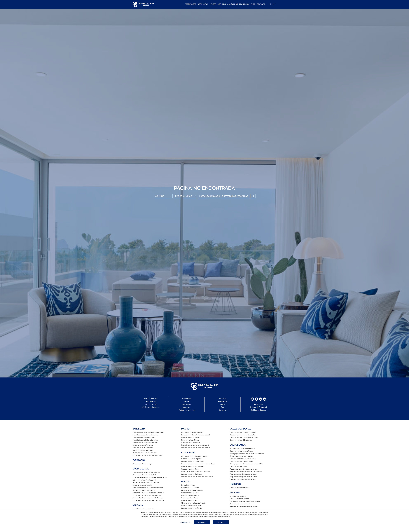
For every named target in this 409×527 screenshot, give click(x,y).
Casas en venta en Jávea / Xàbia (241, 461)
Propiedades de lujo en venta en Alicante (244, 474)
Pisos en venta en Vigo (189, 498)
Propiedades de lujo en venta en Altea (243, 479)
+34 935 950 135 (150, 399)
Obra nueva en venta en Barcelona (145, 453)
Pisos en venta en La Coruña (191, 506)
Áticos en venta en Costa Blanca (241, 456)
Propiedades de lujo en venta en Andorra (244, 506)
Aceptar (221, 522)
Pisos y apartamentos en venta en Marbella (148, 488)
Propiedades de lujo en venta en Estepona (147, 498)
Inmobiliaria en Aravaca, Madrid (192, 432)
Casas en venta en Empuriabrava (192, 466)
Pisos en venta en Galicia (190, 495)
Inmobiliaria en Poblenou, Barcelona (145, 443)
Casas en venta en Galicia (190, 493)
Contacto (261, 4)
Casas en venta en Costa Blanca (241, 451)
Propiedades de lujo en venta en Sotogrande (148, 500)
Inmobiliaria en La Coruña (190, 488)
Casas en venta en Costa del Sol (144, 475)
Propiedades (190, 4)
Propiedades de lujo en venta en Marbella (147, 495)
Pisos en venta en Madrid (190, 440)
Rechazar (202, 522)
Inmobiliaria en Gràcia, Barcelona (144, 437)
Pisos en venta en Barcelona (143, 448)
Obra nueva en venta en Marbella (144, 490)
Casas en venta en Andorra (239, 499)
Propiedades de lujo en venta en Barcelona (147, 455)
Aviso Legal (258, 404)
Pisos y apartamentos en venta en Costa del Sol (150, 477)
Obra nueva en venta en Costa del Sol (146, 483)
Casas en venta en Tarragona (143, 464)
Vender (213, 4)
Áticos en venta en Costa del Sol (144, 480)
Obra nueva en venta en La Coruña (193, 503)
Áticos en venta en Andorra (239, 504)
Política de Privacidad (258, 407)
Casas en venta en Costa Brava (192, 461)
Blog (253, 4)
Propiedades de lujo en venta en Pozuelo (195, 448)
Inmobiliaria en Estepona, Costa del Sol (146, 472)
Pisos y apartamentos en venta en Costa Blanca (247, 454)
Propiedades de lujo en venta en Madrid (195, 445)
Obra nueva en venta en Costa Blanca (243, 459)
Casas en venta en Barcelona (143, 445)
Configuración (185, 522)
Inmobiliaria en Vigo (188, 485)
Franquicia (244, 4)
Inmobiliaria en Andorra (238, 496)
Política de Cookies (258, 410)
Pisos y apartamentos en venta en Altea (244, 469)
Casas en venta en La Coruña (191, 508)
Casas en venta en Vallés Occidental (243, 432)
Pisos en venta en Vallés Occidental (242, 435)
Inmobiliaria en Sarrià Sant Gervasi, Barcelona (148, 432)
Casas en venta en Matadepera (241, 440)
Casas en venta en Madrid (190, 437)
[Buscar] (253, 196)
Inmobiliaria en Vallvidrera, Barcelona (145, 440)
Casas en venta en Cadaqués (191, 474)
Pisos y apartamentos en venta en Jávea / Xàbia (247, 464)
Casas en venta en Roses (190, 469)
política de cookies (224, 516)
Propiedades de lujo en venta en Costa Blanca (246, 472)
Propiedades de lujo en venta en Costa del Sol (149, 493)
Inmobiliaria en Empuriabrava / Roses (194, 456)
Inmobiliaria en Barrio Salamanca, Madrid (195, 435)
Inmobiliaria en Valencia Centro (143, 509)
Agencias (222, 4)
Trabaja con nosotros (186, 410)
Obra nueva (203, 4)
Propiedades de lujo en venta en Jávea (243, 477)
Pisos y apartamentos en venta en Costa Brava (198, 464)
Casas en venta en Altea (238, 466)
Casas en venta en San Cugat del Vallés (244, 437)
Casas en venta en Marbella (142, 485)
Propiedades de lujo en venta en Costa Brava (197, 477)
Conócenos (232, 4)
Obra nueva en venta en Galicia (192, 490)
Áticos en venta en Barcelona (143, 450)
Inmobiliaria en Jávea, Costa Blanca (242, 449)
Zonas (222, 404)
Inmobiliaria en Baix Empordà (191, 459)
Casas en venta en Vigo (189, 500)
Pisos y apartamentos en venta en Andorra (245, 501)
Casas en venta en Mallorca (239, 488)
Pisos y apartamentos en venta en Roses (195, 472)
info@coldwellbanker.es (150, 407)
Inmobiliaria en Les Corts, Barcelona (145, 435)
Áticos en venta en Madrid (190, 443)
